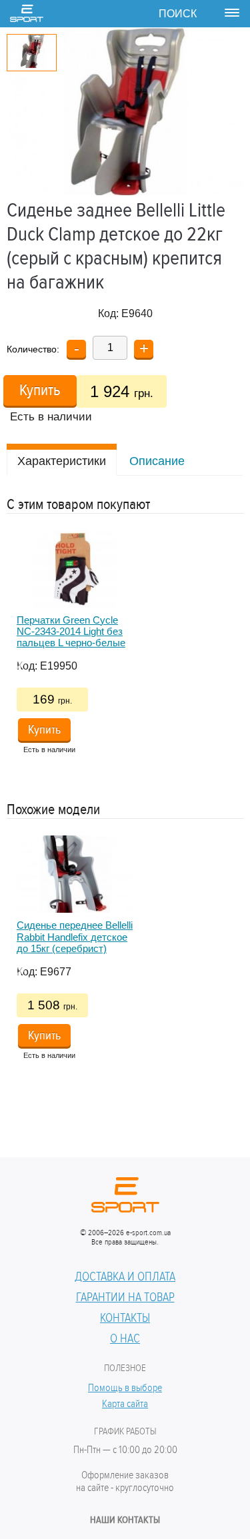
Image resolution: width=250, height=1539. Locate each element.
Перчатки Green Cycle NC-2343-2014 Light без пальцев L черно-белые (71, 631)
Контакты (125, 1317)
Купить (40, 390)
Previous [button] (13, 657)
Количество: (33, 349)
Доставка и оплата (125, 1276)
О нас (125, 1338)
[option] (125, 647)
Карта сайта (125, 1404)
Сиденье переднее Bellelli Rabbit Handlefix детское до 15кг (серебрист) (75, 936)
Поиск (178, 13)
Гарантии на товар (125, 1297)
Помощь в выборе (125, 1388)
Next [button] (230, 657)
